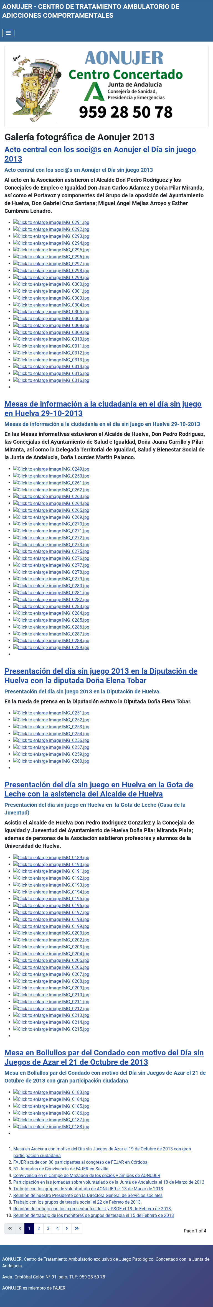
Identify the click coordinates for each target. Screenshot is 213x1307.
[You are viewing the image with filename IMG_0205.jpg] (51, 960)
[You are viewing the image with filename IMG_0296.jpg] (51, 256)
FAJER (59, 1288)
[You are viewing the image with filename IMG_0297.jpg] (51, 263)
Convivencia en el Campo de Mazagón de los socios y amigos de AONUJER (86, 1175)
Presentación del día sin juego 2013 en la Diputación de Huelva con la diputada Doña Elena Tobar (100, 676)
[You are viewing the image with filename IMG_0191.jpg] (51, 871)
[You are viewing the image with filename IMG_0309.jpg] (51, 332)
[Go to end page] (76, 1228)
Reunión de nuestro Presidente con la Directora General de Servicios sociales (88, 1195)
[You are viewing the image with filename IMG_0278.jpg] (51, 572)
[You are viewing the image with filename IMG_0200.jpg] (51, 933)
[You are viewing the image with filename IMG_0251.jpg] (51, 713)
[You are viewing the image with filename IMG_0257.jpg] (51, 747)
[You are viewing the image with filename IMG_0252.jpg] (51, 719)
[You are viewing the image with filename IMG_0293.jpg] (51, 236)
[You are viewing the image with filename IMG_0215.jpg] (51, 1029)
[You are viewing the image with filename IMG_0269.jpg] (51, 517)
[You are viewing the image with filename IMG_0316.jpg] (51, 380)
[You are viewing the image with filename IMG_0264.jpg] (51, 503)
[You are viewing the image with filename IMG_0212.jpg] (51, 1008)
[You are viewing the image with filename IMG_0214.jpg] (51, 1022)
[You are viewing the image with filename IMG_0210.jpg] (51, 994)
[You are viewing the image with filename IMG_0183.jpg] (51, 1092)
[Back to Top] (203, 1297)
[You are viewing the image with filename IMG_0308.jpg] (51, 325)
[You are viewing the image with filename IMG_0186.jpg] (51, 1112)
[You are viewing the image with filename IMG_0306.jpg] (51, 318)
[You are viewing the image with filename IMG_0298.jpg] (51, 270)
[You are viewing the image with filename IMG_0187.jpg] (51, 1119)
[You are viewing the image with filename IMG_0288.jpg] (51, 640)
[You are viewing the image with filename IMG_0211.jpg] (51, 1001)
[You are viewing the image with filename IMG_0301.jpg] (51, 290)
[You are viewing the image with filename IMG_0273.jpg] (51, 544)
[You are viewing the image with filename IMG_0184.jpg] (51, 1099)
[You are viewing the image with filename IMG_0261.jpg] (51, 482)
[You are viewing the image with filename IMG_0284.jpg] (51, 613)
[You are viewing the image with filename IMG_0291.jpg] (51, 222)
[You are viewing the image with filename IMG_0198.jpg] (51, 919)
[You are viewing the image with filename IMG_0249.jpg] (51, 468)
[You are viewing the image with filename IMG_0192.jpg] (51, 877)
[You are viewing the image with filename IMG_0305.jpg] (51, 311)
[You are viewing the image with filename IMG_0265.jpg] (51, 510)
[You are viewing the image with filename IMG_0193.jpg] (51, 884)
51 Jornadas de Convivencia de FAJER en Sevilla (60, 1168)
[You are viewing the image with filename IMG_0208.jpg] (51, 981)
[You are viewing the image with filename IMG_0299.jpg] (51, 277)
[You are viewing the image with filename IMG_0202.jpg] (51, 939)
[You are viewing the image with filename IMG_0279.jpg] (51, 578)
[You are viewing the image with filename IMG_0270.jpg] (51, 524)
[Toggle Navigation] (8, 33)
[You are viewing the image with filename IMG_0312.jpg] (51, 352)
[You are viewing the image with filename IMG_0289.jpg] (51, 647)
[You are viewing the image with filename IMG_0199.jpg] (51, 926)
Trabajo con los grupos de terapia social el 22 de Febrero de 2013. (77, 1202)
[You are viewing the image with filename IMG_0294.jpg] (51, 243)
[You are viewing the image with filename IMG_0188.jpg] (51, 1126)
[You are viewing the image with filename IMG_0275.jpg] (51, 551)
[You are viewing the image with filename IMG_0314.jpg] (51, 366)
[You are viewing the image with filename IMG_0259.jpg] (51, 754)
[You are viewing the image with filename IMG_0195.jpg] (51, 898)
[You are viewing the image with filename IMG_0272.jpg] (51, 537)
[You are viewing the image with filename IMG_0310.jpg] (51, 339)
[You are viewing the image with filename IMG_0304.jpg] (51, 304)
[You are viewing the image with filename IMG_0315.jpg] (51, 373)
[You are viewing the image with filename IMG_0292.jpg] (51, 229)
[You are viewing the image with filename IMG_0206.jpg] (51, 967)
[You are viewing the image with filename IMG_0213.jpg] (51, 1015)
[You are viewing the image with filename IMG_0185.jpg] (51, 1106)
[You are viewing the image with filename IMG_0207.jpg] (51, 974)
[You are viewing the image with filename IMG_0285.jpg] (51, 619)
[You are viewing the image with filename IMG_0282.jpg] (51, 599)
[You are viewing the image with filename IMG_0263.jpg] (51, 496)
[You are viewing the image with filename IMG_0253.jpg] (51, 726)
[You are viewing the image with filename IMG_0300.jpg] (51, 284)
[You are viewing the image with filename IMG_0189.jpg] (51, 857)
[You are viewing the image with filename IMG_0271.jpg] (51, 530)
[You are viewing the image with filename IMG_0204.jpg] (51, 953)
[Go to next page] (67, 1228)
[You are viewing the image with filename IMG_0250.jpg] (51, 475)
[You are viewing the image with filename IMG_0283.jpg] (51, 606)
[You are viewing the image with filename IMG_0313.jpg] (51, 359)
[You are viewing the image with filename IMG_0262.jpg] (51, 489)
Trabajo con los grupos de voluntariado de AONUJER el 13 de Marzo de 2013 (88, 1188)
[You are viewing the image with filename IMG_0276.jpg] (51, 558)
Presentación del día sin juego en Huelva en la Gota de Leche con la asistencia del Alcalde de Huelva (98, 789)
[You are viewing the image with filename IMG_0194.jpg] (51, 891)
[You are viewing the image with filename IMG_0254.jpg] (51, 733)
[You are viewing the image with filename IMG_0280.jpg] (51, 585)
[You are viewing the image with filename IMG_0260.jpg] (51, 761)
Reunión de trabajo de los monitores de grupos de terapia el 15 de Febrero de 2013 (93, 1215)
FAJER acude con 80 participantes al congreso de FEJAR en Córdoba (80, 1162)
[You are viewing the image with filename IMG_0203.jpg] (51, 946)
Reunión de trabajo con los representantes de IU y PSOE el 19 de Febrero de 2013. (92, 1208)
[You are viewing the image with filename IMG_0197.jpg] (51, 912)
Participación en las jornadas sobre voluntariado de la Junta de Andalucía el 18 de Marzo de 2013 (108, 1182)
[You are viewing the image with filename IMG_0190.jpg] (51, 864)
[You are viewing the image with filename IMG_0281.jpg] (51, 592)
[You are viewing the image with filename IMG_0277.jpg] (51, 565)
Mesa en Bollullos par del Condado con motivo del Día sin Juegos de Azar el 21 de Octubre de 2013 (104, 1057)
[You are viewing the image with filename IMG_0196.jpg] (51, 905)
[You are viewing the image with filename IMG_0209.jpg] (51, 988)
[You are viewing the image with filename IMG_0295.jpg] (51, 249)
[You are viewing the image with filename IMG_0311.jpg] (51, 345)
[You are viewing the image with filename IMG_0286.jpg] (51, 626)
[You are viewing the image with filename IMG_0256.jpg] (51, 740)
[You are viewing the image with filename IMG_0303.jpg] (51, 297)
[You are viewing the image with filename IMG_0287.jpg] (51, 633)
